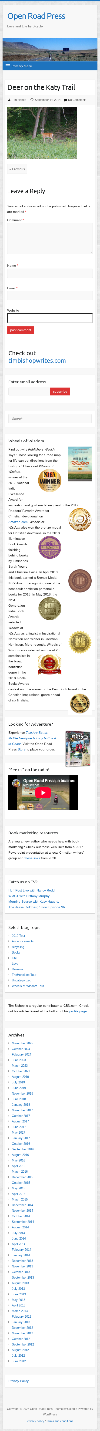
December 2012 (22, 1327)
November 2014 (22, 1210)
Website (13, 310)
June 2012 (19, 1361)
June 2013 (19, 1294)
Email (12, 288)
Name (12, 265)
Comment (15, 220)
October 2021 (21, 1071)
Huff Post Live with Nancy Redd (31, 890)
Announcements (23, 941)
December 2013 (22, 1261)
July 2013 (18, 1288)
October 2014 (21, 1216)
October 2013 (21, 1272)
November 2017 (22, 1110)
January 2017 (21, 1138)
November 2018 (22, 1093)
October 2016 (21, 1143)
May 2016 (18, 1160)
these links (32, 858)
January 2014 (21, 1255)
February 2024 (21, 1054)
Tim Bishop (19, 100)
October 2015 (21, 1182)
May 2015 (18, 1188)
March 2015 (20, 1199)
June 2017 (19, 1127)
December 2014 (22, 1205)
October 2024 (21, 1049)
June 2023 (19, 1060)
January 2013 (21, 1322)
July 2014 (18, 1233)
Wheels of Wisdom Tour (28, 986)
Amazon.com (18, 522)
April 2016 (18, 1166)
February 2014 (21, 1249)
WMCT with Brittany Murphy (29, 896)
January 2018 (21, 1104)
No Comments (77, 100)
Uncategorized (21, 980)
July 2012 (18, 1355)
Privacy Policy (18, 1381)
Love (15, 963)
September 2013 (23, 1277)
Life (14, 958)
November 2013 (22, 1266)
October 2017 (21, 1116)
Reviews (17, 969)
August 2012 (20, 1350)
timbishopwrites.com (37, 360)
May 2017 (18, 1132)
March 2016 (20, 1171)
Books (16, 952)
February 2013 (21, 1316)
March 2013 (20, 1311)
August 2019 (20, 1077)
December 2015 (22, 1177)
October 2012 (21, 1339)
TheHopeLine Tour (24, 975)
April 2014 (18, 1244)
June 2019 (19, 1088)
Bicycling (18, 947)
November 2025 (22, 1043)
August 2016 (20, 1155)
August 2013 (20, 1283)
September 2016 (23, 1149)
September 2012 (23, 1344)
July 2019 (18, 1082)
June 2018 (19, 1099)
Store (22, 749)
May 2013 (18, 1300)
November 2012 (22, 1333)
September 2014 (23, 1222)
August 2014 (20, 1227)
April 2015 (18, 1194)
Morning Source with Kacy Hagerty (33, 901)
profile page (78, 1011)
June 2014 (19, 1238)
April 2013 (18, 1305)
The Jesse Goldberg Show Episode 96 (36, 907)
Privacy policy (35, 1421)
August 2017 (20, 1121)
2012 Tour (18, 936)
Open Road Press (36, 15)
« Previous (17, 169)
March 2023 (20, 1065)
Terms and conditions (59, 1421)
